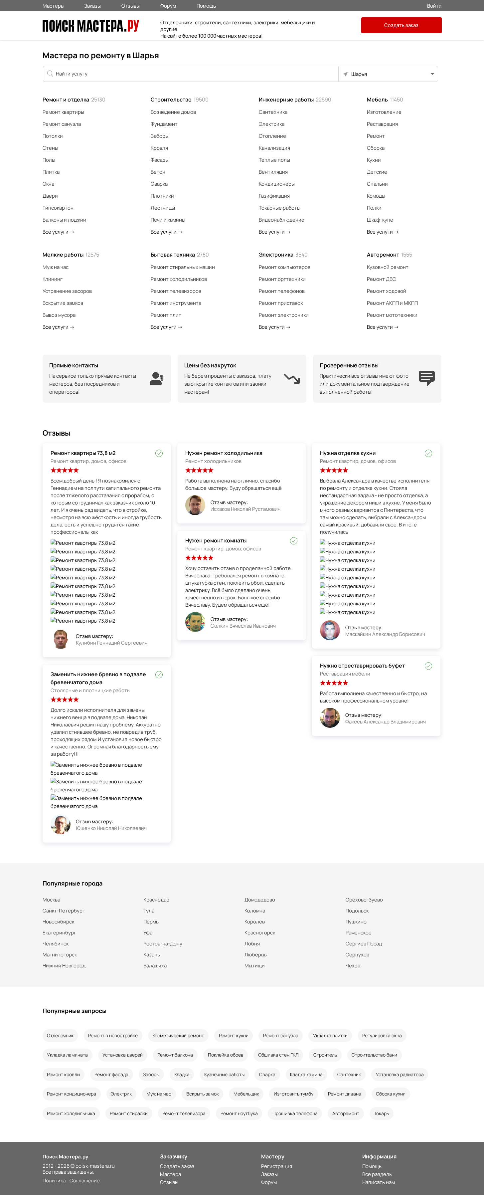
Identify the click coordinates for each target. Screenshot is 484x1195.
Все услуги (59, 232)
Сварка (159, 183)
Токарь (381, 1113)
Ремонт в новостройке (113, 1035)
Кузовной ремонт (387, 267)
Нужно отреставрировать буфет (362, 665)
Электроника (283, 254)
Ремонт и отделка (74, 99)
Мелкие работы (71, 254)
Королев (254, 921)
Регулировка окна (382, 1035)
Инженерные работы (295, 99)
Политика (54, 1181)
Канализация (274, 147)
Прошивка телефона (295, 1113)
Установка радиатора (400, 1074)
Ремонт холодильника (71, 1113)
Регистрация (276, 1166)
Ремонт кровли (63, 1074)
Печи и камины (168, 219)
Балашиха (155, 965)
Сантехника (273, 111)
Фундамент (164, 123)
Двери (50, 195)
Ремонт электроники (284, 314)
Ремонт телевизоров (176, 291)
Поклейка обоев (225, 1055)
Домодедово (259, 899)
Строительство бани (374, 1055)
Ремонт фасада (111, 1074)
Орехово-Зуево (364, 899)
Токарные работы (279, 207)
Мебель (385, 99)
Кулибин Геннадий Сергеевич (111, 642)
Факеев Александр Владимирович (385, 721)
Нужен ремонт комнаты (215, 540)
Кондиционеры (277, 183)
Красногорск (259, 932)
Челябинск (56, 943)
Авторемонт (389, 254)
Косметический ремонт (178, 1035)
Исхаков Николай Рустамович (245, 508)
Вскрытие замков (63, 302)
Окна (48, 183)
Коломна (254, 910)
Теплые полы (274, 159)
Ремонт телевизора (184, 1113)
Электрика (271, 123)
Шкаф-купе (380, 219)
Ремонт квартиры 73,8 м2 (83, 453)
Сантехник (349, 1074)
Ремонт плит (166, 314)
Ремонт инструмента (176, 302)
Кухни (374, 159)
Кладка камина (306, 1074)
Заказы (92, 5)
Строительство (180, 99)
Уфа (147, 932)
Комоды (376, 195)
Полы (49, 159)
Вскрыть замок (202, 1094)
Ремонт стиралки (129, 1113)
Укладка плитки (330, 1035)
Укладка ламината (67, 1055)
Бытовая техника (180, 254)
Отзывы (130, 5)
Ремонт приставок (281, 302)
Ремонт (376, 135)
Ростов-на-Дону (162, 943)
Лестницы (163, 207)
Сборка (376, 147)
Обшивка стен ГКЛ (278, 1055)
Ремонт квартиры (63, 111)
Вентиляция (273, 171)
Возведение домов (173, 111)
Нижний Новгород (64, 965)
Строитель (325, 1055)
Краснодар (156, 899)
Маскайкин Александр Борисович (385, 634)
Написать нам (378, 1182)
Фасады (160, 159)
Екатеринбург (59, 932)
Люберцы (255, 954)
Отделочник (60, 1035)
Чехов (353, 965)
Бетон (158, 171)
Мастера (53, 5)
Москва (51, 899)
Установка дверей (122, 1055)
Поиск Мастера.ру (65, 1156)
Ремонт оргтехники (282, 279)
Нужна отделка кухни (348, 453)
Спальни (377, 183)
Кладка (182, 1074)
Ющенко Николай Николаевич (111, 828)
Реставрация (382, 123)
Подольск (357, 910)
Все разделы (377, 1174)
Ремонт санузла (62, 123)
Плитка (51, 171)
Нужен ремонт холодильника (223, 453)
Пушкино (356, 921)
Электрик (121, 1094)
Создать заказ (401, 25)
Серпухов (357, 954)
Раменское (359, 932)
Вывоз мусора (59, 314)
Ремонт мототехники (392, 314)
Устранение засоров (67, 291)
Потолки (53, 135)
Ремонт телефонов (282, 291)
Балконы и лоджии (64, 219)
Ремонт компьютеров (284, 267)
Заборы (160, 135)
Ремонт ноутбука (239, 1113)
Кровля (159, 147)
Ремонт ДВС (381, 279)
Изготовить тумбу (293, 1094)
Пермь (151, 921)
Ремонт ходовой (386, 291)
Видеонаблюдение (281, 219)
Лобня (252, 943)
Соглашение (85, 1181)
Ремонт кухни (233, 1035)
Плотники (162, 195)
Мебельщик (246, 1094)
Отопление (272, 135)
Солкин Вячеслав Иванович (243, 625)
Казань (151, 954)
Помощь (206, 5)
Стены (50, 147)
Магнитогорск (60, 954)
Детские (377, 171)
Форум (168, 5)
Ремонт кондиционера (71, 1094)
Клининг (53, 279)
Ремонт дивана (344, 1094)
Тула (148, 910)
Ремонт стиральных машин (183, 267)
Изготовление (384, 111)
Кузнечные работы (224, 1074)
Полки (374, 207)
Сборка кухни (390, 1094)
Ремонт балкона (175, 1055)
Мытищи (254, 965)
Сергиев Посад (364, 943)
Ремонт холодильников (179, 279)
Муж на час (56, 267)
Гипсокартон (58, 207)
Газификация (274, 195)
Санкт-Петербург (64, 910)
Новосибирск (58, 921)
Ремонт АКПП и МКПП (392, 302)
